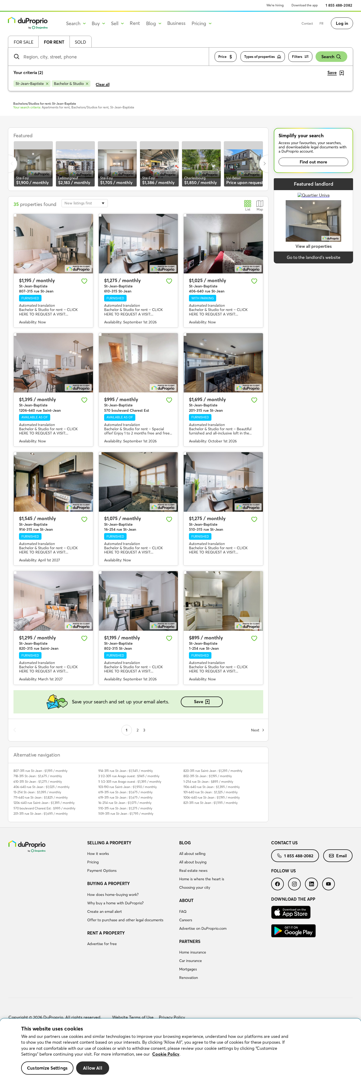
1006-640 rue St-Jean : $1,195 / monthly (211, 797)
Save (198, 701)
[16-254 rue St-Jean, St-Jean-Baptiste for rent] (138, 482)
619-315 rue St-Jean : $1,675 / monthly (125, 792)
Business (176, 23)
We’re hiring (275, 5)
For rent (54, 42)
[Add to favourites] (84, 281)
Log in (342, 23)
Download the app (304, 5)
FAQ (183, 911)
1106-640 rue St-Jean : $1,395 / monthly (211, 787)
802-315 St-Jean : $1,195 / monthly (207, 776)
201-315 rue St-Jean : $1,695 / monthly (40, 814)
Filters (297, 56)
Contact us (284, 842)
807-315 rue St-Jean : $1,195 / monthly (40, 771)
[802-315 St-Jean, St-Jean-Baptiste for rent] (138, 601)
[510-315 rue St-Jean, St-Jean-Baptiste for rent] (223, 482)
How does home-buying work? (112, 894)
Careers (185, 920)
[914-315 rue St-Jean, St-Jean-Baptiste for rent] (53, 482)
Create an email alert (104, 911)
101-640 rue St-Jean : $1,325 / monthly (210, 792)
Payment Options (102, 870)
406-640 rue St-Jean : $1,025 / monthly (41, 787)
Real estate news (193, 870)
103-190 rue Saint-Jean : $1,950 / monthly (127, 787)
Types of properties (259, 56)
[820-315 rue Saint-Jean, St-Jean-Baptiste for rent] (53, 601)
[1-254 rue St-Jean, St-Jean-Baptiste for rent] (223, 601)
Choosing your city (194, 887)
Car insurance (190, 960)
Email (341, 855)
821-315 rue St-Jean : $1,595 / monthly (210, 803)
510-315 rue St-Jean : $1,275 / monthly (125, 808)
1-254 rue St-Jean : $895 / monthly (208, 782)
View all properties (313, 246)
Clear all (103, 84)
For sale (23, 42)
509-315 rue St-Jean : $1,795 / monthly (125, 814)
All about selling (192, 853)
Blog (185, 842)
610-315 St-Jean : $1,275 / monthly (37, 782)
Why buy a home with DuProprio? (115, 903)
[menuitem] (131, 857)
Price (222, 56)
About (186, 900)
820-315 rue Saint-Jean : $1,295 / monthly (212, 771)
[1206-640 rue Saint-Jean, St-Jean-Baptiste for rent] (53, 363)
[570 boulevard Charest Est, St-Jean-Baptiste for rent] (138, 363)
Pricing (93, 862)
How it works (98, 853)
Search (327, 56)
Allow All (92, 1068)
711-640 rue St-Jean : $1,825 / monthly (40, 797)
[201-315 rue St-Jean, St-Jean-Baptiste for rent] (223, 363)
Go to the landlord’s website (313, 257)
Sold (80, 42)
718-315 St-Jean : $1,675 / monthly (37, 776)
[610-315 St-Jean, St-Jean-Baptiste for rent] (138, 243)
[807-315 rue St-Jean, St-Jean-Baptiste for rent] (53, 243)
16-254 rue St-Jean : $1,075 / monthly (124, 803)
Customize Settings (47, 1068)
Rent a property (106, 933)
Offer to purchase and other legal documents (125, 920)
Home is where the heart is (201, 879)
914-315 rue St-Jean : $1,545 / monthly (125, 771)
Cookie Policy (165, 1054)
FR (321, 23)
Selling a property (109, 842)
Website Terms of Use (133, 1017)
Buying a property (108, 883)
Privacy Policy (172, 1017)
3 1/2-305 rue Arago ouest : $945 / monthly (128, 776)
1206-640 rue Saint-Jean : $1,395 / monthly (44, 803)
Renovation (188, 977)
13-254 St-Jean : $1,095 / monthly (37, 792)
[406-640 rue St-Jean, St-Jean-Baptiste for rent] (223, 243)
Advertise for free (102, 943)
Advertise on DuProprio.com (202, 928)
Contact (307, 23)
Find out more (313, 161)
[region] (180, 1050)
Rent (135, 23)
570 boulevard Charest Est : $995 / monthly (44, 808)
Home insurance (192, 952)
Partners (189, 941)
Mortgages (188, 969)
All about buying (192, 862)
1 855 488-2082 (339, 5)
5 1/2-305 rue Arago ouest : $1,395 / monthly (129, 782)
